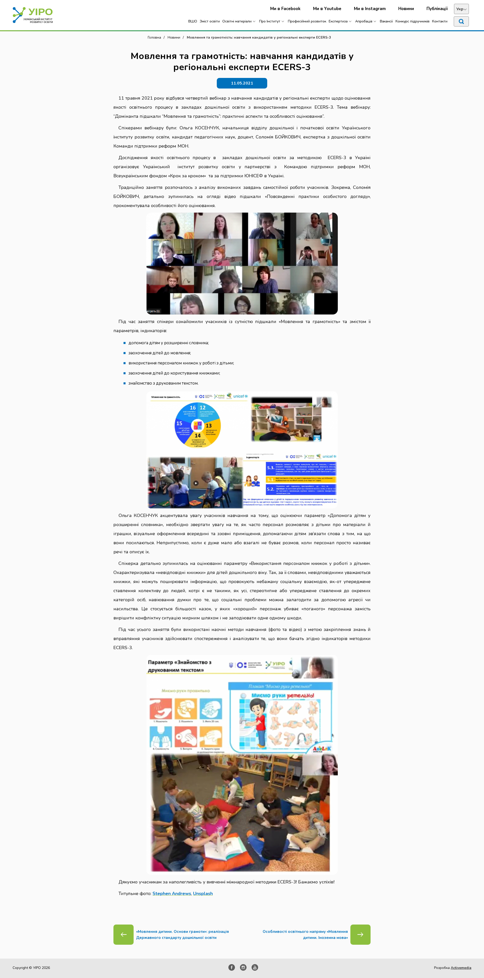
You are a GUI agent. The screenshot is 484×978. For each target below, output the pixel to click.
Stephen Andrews (172, 893)
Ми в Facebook (285, 9)
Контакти (439, 21)
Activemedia (461, 967)
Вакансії (386, 21)
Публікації (437, 9)
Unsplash (203, 893)
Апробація (363, 21)
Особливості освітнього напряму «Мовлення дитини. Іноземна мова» (305, 934)
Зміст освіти (210, 21)
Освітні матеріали (237, 21)
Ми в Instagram (370, 9)
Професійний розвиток (307, 21)
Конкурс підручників (413, 21)
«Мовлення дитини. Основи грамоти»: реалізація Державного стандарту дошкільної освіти (182, 934)
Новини (406, 9)
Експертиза (338, 21)
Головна (154, 37)
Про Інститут (269, 21)
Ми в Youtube (327, 9)
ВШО (192, 21)
